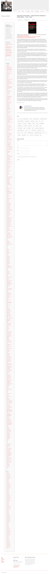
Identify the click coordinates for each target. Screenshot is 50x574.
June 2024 (8, 472)
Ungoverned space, (9, 449)
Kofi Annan (8, 260)
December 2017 (8, 517)
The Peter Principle (9, 430)
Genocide (8, 215)
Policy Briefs (2, 559)
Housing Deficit (8, 232)
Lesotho (8, 268)
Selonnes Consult (9, 396)
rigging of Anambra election (38, 132)
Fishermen (8, 200)
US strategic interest (9, 454)
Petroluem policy (9, 350)
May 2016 (8, 538)
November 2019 (8, 498)
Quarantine (8, 372)
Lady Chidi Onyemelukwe (8, 262)
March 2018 (8, 514)
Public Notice (8, 371)
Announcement (8, 90)
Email (17, 150)
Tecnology (8, 428)
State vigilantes (8, 419)
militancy (8, 279)
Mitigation (8, 286)
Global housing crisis (9, 219)
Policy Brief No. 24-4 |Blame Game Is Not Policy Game (9, 52)
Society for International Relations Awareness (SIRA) (9, 411)
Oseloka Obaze (39, 130)
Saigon (7, 390)
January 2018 (8, 516)
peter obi (19, 132)
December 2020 (8, 484)
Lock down (8, 272)
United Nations (8, 450)
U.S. (7, 441)
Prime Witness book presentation (9, 368)
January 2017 (8, 529)
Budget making (8, 108)
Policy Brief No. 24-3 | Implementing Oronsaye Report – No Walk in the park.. (8, 55)
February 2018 (8, 515)
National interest (9, 293)
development (29, 123)
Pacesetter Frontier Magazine (9, 336)
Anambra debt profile (36, 118)
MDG (40, 125)
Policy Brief (8, 354)
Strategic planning (9, 422)
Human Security (8, 237)
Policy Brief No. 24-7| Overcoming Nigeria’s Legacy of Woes (9, 44)
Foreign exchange (9, 204)
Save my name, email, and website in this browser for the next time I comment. (27, 156)
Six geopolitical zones (9, 407)
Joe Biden (8, 249)
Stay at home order (9, 420)
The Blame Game (9, 429)
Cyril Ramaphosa (9, 159)
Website (18, 153)
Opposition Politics (9, 332)
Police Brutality (8, 353)
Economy (8, 171)
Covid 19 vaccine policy (9, 149)
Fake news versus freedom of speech (9, 191)
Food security (8, 202)
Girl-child (8, 216)
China (7, 124)
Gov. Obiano (25, 125)
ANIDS (7, 89)
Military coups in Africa (9, 280)
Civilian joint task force (9, 129)
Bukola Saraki (8, 112)
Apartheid (8, 93)
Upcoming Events (9, 453)
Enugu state (8, 180)
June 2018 (8, 511)
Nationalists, (8, 297)
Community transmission (8, 136)
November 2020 (8, 485)
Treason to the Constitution (8, 438)
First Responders (9, 198)
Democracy (8, 160)
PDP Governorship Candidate (9, 344)
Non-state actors (9, 324)
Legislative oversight (9, 267)
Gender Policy (8, 212)
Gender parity (8, 211)
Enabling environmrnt (9, 176)
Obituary (8, 326)
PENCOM (8, 347)
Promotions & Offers (9, 370)
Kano (7, 254)
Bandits (8, 100)
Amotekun (8, 84)
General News (8, 213)
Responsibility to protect (9, 383)
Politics (25, 132)
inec (33, 125)
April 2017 (8, 526)
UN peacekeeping (9, 443)
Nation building (8, 292)
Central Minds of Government (9, 120)
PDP (43, 130)
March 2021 (8, 482)
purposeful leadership (30, 132)
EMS (7, 175)
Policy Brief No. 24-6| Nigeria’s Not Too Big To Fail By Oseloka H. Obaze (9, 47)
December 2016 (8, 530)
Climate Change (8, 132)
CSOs (7, 153)
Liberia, (7, 270)
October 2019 (8, 499)
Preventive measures (9, 366)
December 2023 (8, 476)
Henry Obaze (30, 125)
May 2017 (8, 525)
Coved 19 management (9, 147)
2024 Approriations (9, 73)
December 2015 (8, 543)
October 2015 (8, 545)
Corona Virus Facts (9, 142)
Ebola (7, 169)
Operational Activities (9, 331)
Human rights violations (9, 236)
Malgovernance (8, 273)
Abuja (7, 75)
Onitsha (8, 329)
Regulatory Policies (9, 379)
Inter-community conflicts (9, 242)
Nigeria (7, 308)
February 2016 (8, 541)
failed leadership (42, 123)
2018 (21, 118)
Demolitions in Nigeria (9, 161)
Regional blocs (8, 375)
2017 (18, 118)
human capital (8, 233)
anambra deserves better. (43, 118)
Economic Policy (8, 170)
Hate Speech (8, 228)
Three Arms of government (8, 434)
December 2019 (8, 497)
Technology (8, 427)
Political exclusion (9, 360)
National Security (9, 296)
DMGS (37, 123)
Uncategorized (22, 102)
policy (22, 132)
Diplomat (34, 123)
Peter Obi (8, 349)
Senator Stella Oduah (9, 400)
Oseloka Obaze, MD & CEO (27, 19)
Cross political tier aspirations (9, 152)
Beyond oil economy (9, 101)
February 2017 (8, 528)
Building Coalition (9, 111)
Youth (7, 467)
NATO (7, 298)
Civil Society (8, 128)
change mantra (19, 123)
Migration (8, 278)
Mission (2, 558)
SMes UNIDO (8, 408)
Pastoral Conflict (9, 342)
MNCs (7, 287)
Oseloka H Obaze (33, 130)
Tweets (7, 440)
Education (8, 173)
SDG (43, 132)
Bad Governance (9, 99)
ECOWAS (8, 172)
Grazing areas (8, 225)
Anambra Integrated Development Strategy (9, 87)
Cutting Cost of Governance (8, 158)
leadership (37, 125)
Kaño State (8, 255)
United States (8, 451)
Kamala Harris (8, 252)
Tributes (8, 439)
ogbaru (26, 130)
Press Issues (2, 561)
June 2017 (8, 524)
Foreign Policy (8, 205)
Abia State (8, 74)
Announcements (9, 91)
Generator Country (9, 214)
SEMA (7, 397)
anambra (31, 118)
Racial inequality (9, 374)
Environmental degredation (8, 183)
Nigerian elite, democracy (8, 312)
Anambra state (8, 88)
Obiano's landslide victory (21, 130)
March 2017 (8, 527)
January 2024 (8, 475)
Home (2, 557)
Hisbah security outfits (9, 230)
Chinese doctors (9, 125)
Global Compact (8, 218)
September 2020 (9, 487)
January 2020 (8, 496)
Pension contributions (9, 348)
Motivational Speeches (9, 288)
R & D (7, 373)
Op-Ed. (7, 330)
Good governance (20, 125)
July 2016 (8, 536)
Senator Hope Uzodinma (8, 399)
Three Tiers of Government (8, 436)
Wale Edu (8, 456)
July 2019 (8, 502)
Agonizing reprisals (9, 81)
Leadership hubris (9, 266)
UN (46, 132)
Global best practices (9, 217)
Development (8, 162)
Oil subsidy (8, 328)
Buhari (7, 110)
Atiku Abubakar (8, 98)
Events (2, 560)
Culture (7, 154)
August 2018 (8, 509)
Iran (7, 247)
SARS (7, 391)
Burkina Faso (8, 113)
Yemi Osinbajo (8, 466)
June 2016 (8, 537)
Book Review (8, 107)
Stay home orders (9, 421)
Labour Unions (8, 261)
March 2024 (8, 473)
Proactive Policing (9, 369)
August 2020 (8, 488)
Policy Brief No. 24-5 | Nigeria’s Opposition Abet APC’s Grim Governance (9, 50)
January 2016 (8, 542)
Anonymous (8, 92)
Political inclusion (9, 361)
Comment (18, 140)
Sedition (8, 395)
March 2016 (8, 540)
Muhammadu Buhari (9, 289)
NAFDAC (8, 290)
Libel (7, 269)
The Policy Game (9, 431)
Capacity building (9, 115)
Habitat (7, 227)
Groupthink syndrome (9, 226)
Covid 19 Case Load (9, 148)
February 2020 (8, 495)
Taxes (7, 426)
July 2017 (8, 523)
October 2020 (8, 486)
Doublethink (8, 168)
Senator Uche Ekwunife (9, 401)
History (7, 231)
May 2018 (8, 512)
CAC (7, 114)
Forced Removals (9, 203)
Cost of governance (9, 146)
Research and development (8, 382)
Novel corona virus (9, 325)
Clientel (7, 131)
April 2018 (8, 513)
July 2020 (8, 489)
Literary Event (8, 271)
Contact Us (2, 562)
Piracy (7, 352)
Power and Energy (9, 363)
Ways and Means (9, 457)
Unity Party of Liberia (9, 452)
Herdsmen (8, 229)
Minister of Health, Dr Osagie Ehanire (9, 283)
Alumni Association (9, 82)
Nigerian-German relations (9, 320)
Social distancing (9, 409)
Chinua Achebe (8, 126)
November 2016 (8, 531)
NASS (7, 291)
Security (8, 394)
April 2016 (8, 539)
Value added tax (9, 455)
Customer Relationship (9, 156)
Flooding (8, 201)
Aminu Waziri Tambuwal (9, 83)
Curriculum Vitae (9, 155)
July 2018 (8, 510)
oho (29, 130)
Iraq (7, 248)
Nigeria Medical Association (8, 309)
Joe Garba (8, 250)
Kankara (8, 253)
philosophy (8, 351)
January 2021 (8, 483)
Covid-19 (8, 150)
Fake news (8, 190)
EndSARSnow (8, 179)
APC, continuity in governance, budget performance (9, 97)
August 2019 (8, 501)
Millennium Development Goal (9, 282)
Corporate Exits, (8, 143)
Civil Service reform (9, 127)
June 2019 (8, 503)
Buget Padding (8, 109)
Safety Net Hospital (9, 389)
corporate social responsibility (9, 144)
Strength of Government (9, 423)
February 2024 (8, 474)
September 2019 (9, 500)
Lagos (7, 264)
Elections (8, 174)
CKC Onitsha (24, 123)
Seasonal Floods (9, 393)
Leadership (8, 265)
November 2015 (8, 544)
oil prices (8, 327)
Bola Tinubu (8, 106)
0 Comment (33, 19)
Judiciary (8, 251)
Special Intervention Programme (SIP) (9, 415)
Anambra (8, 85)
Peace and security (9, 346)
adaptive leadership (25, 118)
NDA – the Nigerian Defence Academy (9, 302)
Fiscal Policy (8, 199)
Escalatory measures (9, 184)
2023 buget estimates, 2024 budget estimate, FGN (9, 70)
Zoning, (7, 468)
